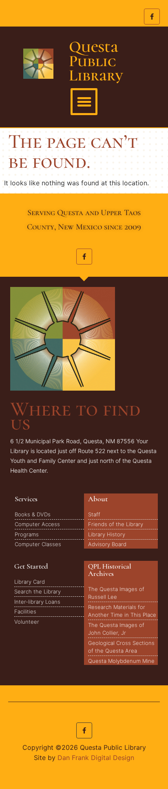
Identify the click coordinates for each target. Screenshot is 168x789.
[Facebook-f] (152, 16)
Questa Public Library (96, 61)
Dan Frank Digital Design (95, 757)
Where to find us (75, 416)
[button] (84, 101)
